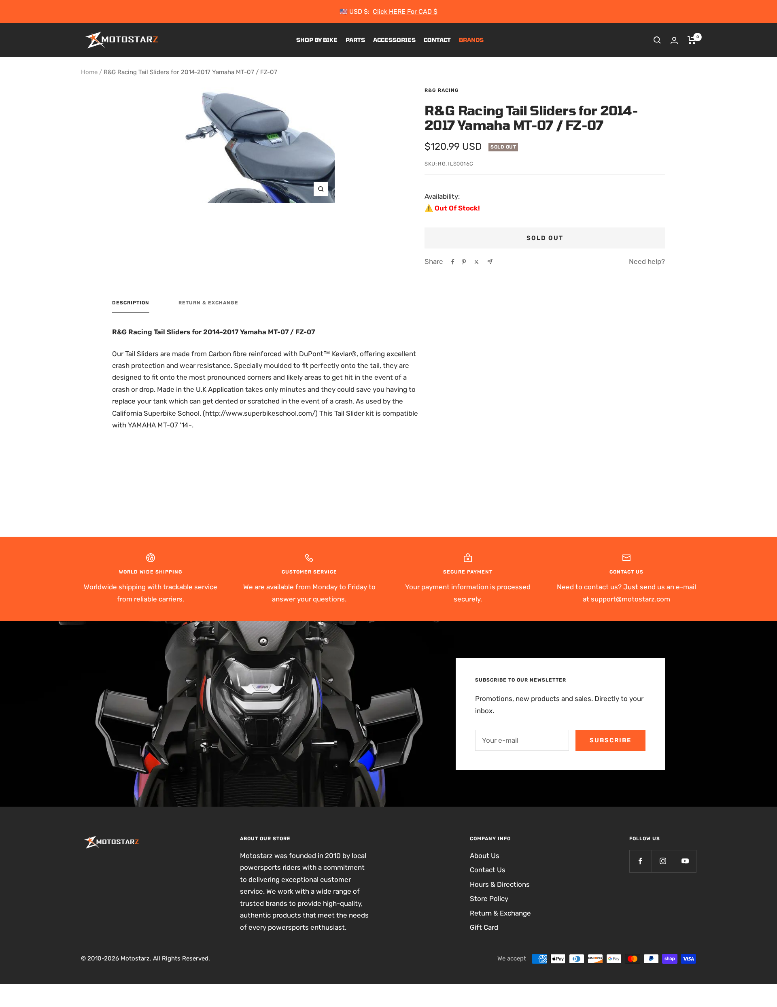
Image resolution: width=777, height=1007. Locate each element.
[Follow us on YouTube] (685, 861)
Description (130, 303)
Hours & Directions (500, 884)
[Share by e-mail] (490, 261)
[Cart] (692, 40)
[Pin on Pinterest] (464, 262)
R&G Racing (442, 90)
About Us (484, 856)
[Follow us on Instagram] (663, 861)
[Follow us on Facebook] (640, 861)
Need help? (647, 261)
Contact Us (487, 870)
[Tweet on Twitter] (476, 262)
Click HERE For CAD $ (405, 11)
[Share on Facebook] (452, 262)
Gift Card (484, 927)
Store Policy (489, 898)
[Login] (674, 40)
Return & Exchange (208, 303)
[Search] (657, 40)
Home (89, 72)
